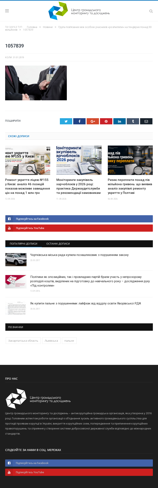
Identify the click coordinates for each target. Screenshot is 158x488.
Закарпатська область (23, 340)
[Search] (151, 10)
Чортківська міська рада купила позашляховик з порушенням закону (79, 255)
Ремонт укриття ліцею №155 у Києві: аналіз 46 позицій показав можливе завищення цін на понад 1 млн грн (27, 186)
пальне (69, 340)
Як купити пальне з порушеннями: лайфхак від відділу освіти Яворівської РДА (85, 303)
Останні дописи (58, 243)
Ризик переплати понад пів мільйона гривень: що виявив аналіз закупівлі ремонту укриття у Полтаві (130, 186)
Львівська (51, 340)
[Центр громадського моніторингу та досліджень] (79, 10)
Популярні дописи (23, 243)
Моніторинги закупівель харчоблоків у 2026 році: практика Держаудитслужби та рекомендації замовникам (78, 186)
